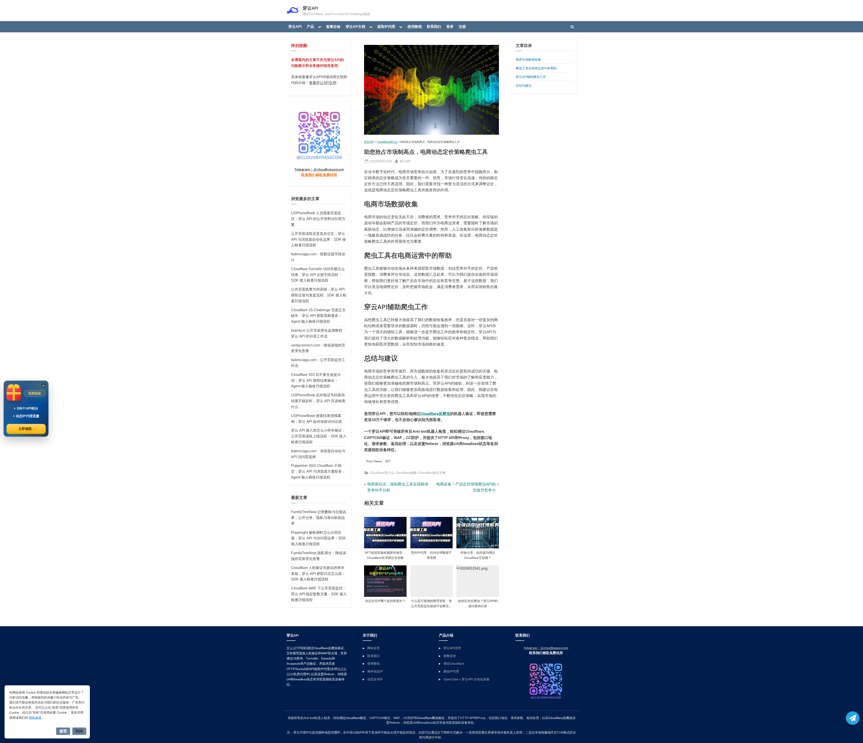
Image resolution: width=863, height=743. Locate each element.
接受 (63, 731)
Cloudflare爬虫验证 (431, 718)
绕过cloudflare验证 (353, 718)
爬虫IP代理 (451, 671)
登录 (450, 26)
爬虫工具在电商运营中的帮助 (536, 68)
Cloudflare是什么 (387, 141)
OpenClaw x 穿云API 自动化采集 (466, 679)
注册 (462, 26)
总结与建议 (524, 85)
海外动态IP (375, 671)
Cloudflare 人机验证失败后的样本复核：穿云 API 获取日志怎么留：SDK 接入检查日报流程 (318, 573)
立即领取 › (26, 429)
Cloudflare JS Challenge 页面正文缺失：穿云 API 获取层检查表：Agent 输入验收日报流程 (318, 316)
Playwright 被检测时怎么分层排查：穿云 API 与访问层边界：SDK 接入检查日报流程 (318, 538)
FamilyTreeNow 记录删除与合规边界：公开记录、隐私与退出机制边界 (318, 517)
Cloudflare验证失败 (432, 472)
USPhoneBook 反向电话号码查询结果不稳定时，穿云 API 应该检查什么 (318, 401)
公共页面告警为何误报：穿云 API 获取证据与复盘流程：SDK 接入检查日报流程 (318, 295)
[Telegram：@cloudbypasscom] (852, 718)
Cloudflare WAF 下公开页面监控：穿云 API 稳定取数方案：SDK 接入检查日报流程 (319, 594)
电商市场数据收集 (528, 59)
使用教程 (414, 26)
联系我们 (434, 26)
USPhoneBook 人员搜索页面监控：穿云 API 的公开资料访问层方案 (318, 219)
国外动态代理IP (329, 732)
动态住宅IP (375, 679)
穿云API (310, 8)
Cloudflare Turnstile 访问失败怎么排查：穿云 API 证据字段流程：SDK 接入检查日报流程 (318, 274)
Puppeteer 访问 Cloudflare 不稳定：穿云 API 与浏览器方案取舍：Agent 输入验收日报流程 (318, 471)
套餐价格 (333, 26)
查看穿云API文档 (322, 83)
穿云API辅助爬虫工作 (531, 77)
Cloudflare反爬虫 (435, 414)
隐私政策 (35, 717)
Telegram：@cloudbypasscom (319, 169)
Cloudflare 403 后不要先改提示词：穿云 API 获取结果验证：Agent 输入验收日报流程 (316, 380)
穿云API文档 (452, 648)
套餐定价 (449, 656)
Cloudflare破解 (406, 472)
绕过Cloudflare (453, 663)
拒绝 (79, 731)
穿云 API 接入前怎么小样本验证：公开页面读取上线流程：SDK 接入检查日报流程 (318, 436)
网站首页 (373, 648)
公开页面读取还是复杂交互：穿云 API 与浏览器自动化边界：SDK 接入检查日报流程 (318, 239)
